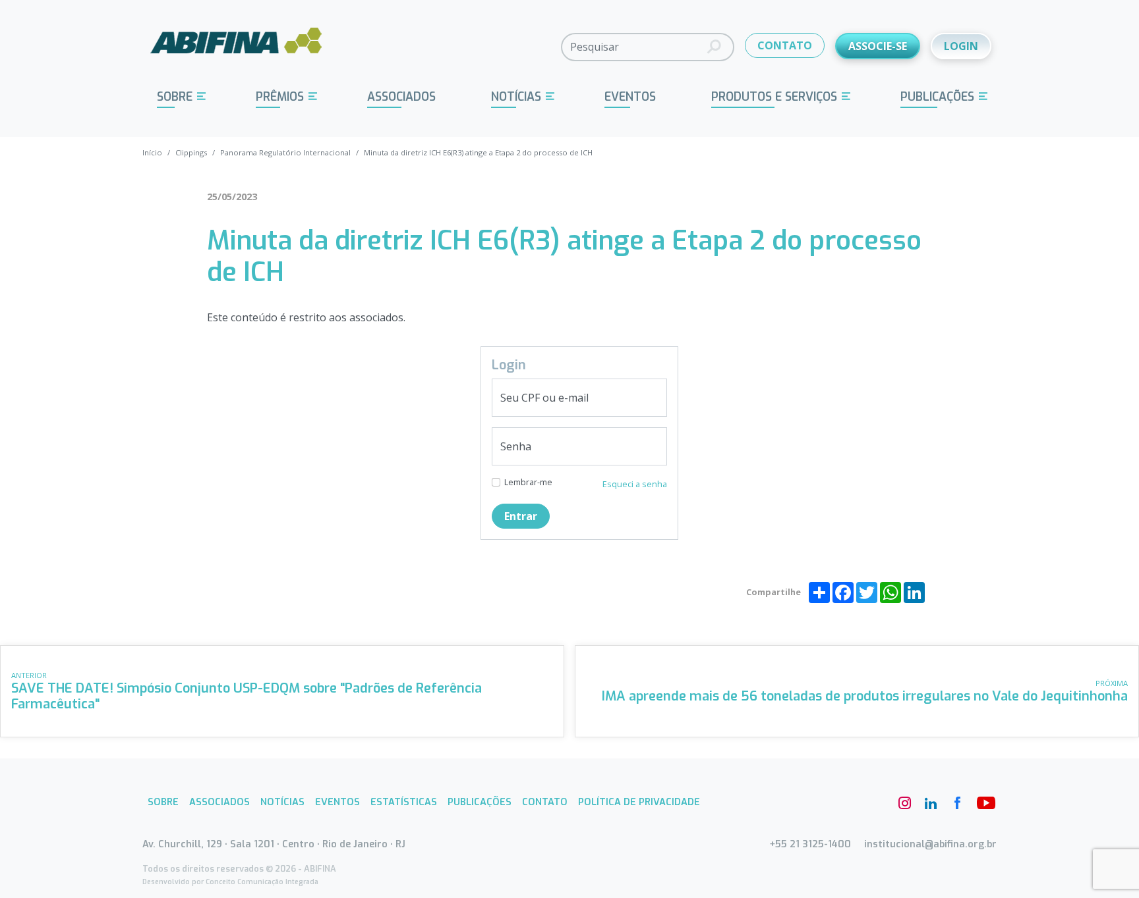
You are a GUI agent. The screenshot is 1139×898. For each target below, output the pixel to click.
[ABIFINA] (236, 46)
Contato (545, 802)
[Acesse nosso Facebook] (957, 803)
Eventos (630, 97)
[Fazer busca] (714, 47)
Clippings (191, 152)
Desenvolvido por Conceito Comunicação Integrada (230, 882)
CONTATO (784, 45)
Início (152, 152)
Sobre (174, 97)
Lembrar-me (528, 482)
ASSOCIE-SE (877, 46)
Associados (401, 97)
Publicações (937, 97)
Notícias (516, 97)
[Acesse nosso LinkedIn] (931, 803)
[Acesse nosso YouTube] (983, 803)
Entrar (520, 516)
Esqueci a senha (634, 484)
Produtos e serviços (774, 97)
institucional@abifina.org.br (930, 844)
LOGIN (961, 46)
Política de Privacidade (639, 802)
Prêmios (280, 97)
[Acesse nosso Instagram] (904, 803)
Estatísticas (403, 802)
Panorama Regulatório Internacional (285, 152)
